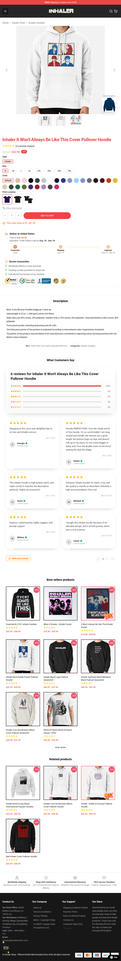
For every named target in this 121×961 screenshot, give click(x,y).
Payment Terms (70, 912)
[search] (111, 11)
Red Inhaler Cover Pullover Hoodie (21, 856)
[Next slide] (114, 70)
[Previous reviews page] (98, 559)
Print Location (9, 192)
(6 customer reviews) (25, 146)
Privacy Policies (40, 916)
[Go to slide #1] (45, 120)
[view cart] (115, 11)
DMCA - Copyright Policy (44, 920)
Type (4, 157)
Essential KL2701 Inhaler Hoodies (21, 624)
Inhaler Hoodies (36, 22)
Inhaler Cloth (18, 22)
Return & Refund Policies (74, 916)
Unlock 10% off (6, 948)
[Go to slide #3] (76, 120)
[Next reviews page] (112, 559)
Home (5, 22)
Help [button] (115, 957)
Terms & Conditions (42, 912)
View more (60, 748)
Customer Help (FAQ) (72, 924)
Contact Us (68, 920)
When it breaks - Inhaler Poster (58, 624)
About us (37, 907)
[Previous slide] (7, 70)
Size (4, 166)
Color (4, 175)
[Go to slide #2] (60, 120)
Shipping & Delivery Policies (75, 907)
